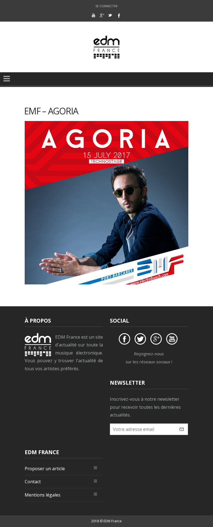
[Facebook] (118, 15)
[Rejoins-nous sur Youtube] (172, 339)
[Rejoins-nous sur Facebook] (125, 339)
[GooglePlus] (102, 15)
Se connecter (106, 6)
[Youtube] (93, 15)
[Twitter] (110, 15)
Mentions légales (42, 495)
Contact (33, 482)
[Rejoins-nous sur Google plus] (157, 339)
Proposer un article (45, 469)
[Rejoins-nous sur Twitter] (141, 339)
